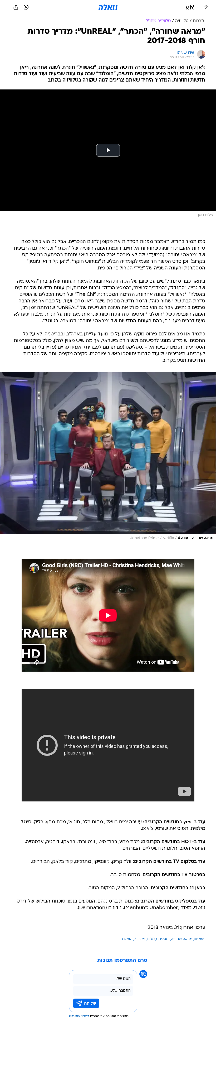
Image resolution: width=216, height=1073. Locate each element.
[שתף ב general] (16, 7)
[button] (190, 7)
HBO (151, 939)
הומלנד (126, 939)
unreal (199, 939)
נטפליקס (162, 939)
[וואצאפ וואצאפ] (26, 7)
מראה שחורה (181, 939)
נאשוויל (139, 939)
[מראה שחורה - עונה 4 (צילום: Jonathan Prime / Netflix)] (108, 457)
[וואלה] (108, 7)
